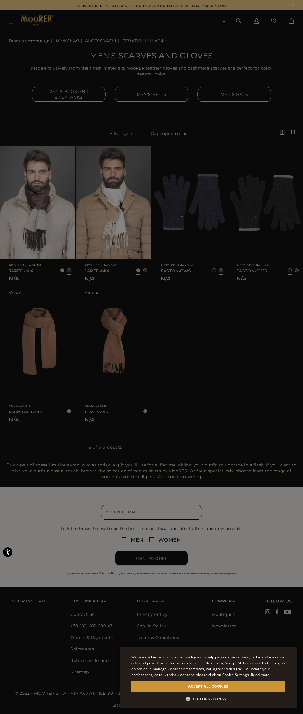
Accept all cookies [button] (208, 686)
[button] (208, 699)
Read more (260, 674)
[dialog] (151, 357)
